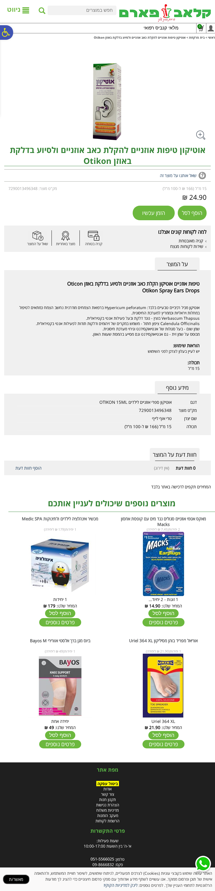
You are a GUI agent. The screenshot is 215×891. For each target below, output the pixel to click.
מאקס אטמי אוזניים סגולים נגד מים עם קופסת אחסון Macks (163, 521)
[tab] (177, 264)
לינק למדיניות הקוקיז (120, 885)
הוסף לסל (192, 213)
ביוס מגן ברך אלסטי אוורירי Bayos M (60, 640)
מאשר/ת (16, 879)
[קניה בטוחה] (93, 236)
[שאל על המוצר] (37, 236)
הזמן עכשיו (153, 213)
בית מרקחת (197, 37)
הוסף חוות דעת (28, 468)
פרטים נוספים (163, 622)
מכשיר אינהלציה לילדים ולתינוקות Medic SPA (60, 518)
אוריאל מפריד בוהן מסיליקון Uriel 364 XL (163, 640)
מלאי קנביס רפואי (161, 28)
